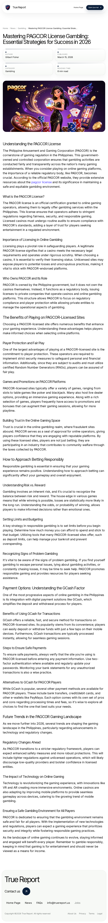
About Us (72, 913)
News (12, 28)
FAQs (39, 902)
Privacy (82, 913)
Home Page (13, 902)
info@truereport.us (58, 902)
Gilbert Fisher (12, 57)
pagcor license (41, 182)
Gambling (22, 28)
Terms (91, 913)
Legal (99, 913)
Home (5, 28)
